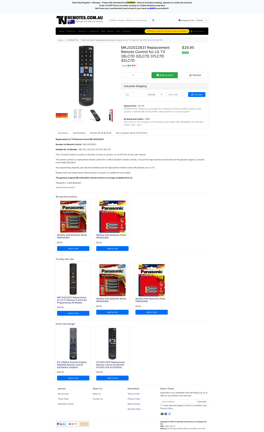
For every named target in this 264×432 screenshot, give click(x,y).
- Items (192, 20)
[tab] (63, 133)
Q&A (103, 31)
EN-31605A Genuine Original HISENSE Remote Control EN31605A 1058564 (71, 365)
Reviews (94, 133)
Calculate (197, 94)
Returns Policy (134, 404)
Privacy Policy (134, 399)
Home (61, 31)
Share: (125, 66)
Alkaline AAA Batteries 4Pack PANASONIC (72, 236)
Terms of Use (133, 394)
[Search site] (153, 20)
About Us (82, 31)
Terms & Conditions (194, 405)
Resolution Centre (66, 404)
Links (118, 31)
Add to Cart (166, 75)
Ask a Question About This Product (131, 133)
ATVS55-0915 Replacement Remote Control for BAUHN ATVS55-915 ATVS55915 (110, 365)
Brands (110, 31)
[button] (197, 31)
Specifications (79, 133)
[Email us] (162, 414)
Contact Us (94, 31)
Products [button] (70, 31)
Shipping (127, 31)
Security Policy (134, 409)
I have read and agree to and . (183, 406)
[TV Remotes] (80, 20)
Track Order (63, 399)
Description (63, 133)
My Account (63, 394)
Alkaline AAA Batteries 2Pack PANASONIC (111, 236)
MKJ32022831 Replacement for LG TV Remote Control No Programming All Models (72, 300)
